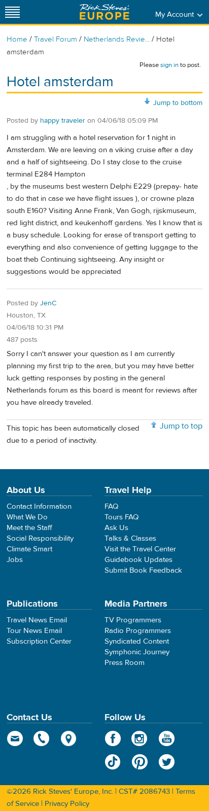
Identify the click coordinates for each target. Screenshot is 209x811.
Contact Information (39, 506)
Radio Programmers (137, 631)
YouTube (166, 738)
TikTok (112, 762)
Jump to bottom (177, 103)
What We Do (27, 517)
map (68, 738)
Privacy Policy (67, 803)
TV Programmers (132, 620)
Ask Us (116, 528)
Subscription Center (39, 641)
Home (17, 39)
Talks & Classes (130, 538)
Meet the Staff (29, 528)
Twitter (166, 762)
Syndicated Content (136, 641)
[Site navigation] (12, 12)
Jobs (15, 560)
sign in (169, 65)
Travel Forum (55, 39)
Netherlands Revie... (117, 39)
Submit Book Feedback (143, 570)
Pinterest (139, 762)
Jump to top (181, 426)
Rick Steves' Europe (104, 12)
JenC (48, 303)
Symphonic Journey (136, 652)
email (15, 738)
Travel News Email (37, 620)
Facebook (112, 738)
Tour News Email (34, 631)
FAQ (111, 506)
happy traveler (62, 120)
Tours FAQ (121, 517)
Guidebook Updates (138, 560)
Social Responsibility (40, 538)
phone (41, 738)
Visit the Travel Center (140, 549)
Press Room (124, 662)
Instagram (139, 738)
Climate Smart (29, 549)
